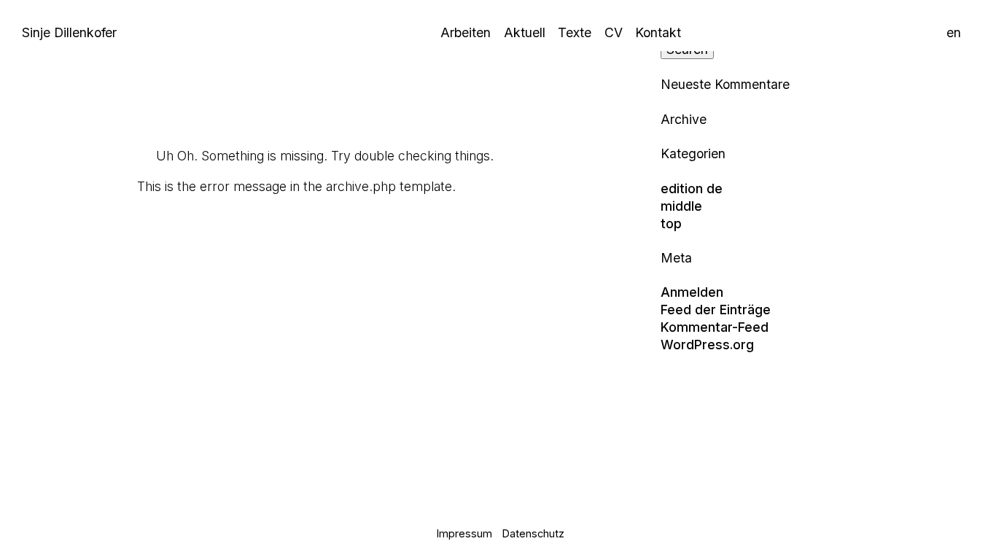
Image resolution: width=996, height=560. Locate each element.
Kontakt (658, 32)
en (953, 32)
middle (681, 206)
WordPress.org (707, 344)
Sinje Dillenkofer (69, 32)
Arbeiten (465, 32)
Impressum (464, 533)
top (671, 223)
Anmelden (692, 292)
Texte (574, 32)
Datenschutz (533, 533)
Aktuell (524, 32)
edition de (692, 188)
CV (613, 32)
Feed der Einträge (716, 309)
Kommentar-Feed (715, 327)
